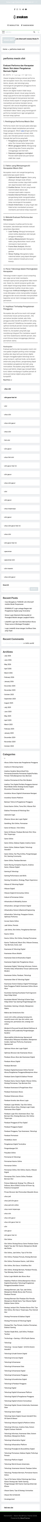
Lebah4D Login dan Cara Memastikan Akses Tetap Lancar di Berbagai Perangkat (18, 2)
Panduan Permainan (11, 1135)
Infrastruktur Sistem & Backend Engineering (19, 910)
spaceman (8, 551)
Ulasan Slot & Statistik (12, 1495)
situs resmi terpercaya (12, 1209)
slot (22, 131)
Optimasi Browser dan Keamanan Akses (18, 1053)
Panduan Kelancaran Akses (13, 1096)
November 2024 (9, 742)
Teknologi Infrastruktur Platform (15, 1445)
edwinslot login (9, 815)
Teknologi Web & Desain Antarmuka (16, 1464)
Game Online (8, 839)
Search (6, 585)
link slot (7, 440)
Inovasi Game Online (11, 921)
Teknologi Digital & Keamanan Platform (18, 1392)
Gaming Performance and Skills (15, 876)
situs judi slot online (11, 1205)
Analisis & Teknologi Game (13, 767)
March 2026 (8, 673)
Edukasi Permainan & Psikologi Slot (16, 811)
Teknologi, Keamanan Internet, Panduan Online (20, 1468)
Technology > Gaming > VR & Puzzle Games (19, 1338)
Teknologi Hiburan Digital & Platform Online (19, 1423)
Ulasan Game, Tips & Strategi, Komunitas (18, 1490)
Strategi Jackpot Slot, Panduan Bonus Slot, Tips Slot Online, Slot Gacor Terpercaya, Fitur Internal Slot (21, 1310)
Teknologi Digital (10, 1388)
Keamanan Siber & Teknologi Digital (16, 980)
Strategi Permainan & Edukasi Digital (17, 1317)
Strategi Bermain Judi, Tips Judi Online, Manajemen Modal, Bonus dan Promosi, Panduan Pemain (18, 1292)
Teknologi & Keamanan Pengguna (16, 1375)
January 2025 (9, 733)
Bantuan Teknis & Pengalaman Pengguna (18, 802)
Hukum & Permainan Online (13, 897)
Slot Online (8, 1239)
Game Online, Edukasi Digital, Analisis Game (19, 843)
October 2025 (9, 694)
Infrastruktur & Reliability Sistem (15, 902)
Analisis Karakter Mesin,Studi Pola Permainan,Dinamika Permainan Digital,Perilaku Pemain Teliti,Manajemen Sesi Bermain (21, 773)
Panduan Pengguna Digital (13, 1127)
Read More (7, 380)
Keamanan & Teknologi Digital (14, 949)
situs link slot (9, 457)
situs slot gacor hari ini (12, 526)
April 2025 (7, 720)
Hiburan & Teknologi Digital (13, 884)
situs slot (7, 415)
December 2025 (9, 686)
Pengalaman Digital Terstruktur (15, 1144)
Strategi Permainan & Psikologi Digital (17, 1321)
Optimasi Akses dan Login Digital (16, 1048)
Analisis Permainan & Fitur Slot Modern (18, 780)
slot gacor (7, 449)
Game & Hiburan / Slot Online (14, 828)
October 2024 (9, 746)
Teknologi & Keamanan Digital (14, 1371)
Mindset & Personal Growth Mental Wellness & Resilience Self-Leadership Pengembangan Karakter (20, 1030)
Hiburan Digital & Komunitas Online (16, 893)
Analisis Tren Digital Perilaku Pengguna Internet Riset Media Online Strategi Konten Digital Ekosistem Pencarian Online (21, 787)
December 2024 (9, 737)
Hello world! (29, 643)
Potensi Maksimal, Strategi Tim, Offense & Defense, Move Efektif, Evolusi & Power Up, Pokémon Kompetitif (19, 1185)
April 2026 (7, 669)
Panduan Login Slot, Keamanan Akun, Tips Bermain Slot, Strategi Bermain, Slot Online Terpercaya (19, 1116)
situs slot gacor (9, 423)
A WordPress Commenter (13, 643)
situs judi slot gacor (11, 1201)
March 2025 (8, 724)
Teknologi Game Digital (12, 1412)
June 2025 (7, 712)
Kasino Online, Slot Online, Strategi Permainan (20, 938)
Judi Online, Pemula (11, 925)
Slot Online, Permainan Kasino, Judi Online (19, 1261)
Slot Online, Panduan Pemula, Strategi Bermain (20, 1257)
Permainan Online (10, 1166)
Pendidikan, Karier (10, 1140)
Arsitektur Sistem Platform (13, 798)
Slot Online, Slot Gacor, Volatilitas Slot (17, 1265)
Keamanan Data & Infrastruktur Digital (17, 958)
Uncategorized (9, 1499)
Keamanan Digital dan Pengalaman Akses (18, 962)
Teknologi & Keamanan (12, 1362)
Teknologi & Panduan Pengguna (15, 1384)
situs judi (7, 1196)
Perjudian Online (10, 1153)
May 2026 (7, 664)
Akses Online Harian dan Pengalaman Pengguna (21, 762)
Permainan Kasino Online (13, 1161)
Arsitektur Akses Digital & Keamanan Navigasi (20, 793)
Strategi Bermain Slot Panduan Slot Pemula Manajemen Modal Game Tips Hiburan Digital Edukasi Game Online (20, 1301)
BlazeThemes (25, 1518)
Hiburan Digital (9, 889)
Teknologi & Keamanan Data (14, 1366)
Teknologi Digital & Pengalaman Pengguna (19, 1397)
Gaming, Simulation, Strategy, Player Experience (21, 880)
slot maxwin (8, 568)
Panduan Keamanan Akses (13, 1092)
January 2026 (9, 681)
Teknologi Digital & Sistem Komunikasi (18, 1401)
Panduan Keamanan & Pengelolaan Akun (18, 1088)
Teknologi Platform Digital (13, 1460)
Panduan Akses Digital (12, 1061)
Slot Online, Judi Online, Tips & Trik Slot (18, 1253)
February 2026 (9, 677)
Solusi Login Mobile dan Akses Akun (17, 1276)
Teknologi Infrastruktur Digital (14, 1440)
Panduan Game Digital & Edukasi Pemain (18, 1077)
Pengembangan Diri (11, 1148)
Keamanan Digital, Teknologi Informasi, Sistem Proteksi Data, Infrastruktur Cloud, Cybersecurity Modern (21, 968)
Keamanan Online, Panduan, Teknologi (17, 975)
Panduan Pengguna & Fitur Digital (15, 1123)
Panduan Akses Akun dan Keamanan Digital (19, 1057)
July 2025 (7, 707)
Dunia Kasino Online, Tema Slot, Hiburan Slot (20, 806)
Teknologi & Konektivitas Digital (15, 1379)
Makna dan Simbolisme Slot (14, 1013)
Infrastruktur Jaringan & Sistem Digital (17, 906)
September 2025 (10, 699)
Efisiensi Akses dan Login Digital (15, 819)
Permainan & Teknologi (12, 1157)
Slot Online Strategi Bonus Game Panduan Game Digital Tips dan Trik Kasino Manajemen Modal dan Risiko (21, 1246)
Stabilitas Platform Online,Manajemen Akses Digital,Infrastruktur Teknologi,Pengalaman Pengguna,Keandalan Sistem (20, 1283)
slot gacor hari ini (10, 466)
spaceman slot (9, 560)
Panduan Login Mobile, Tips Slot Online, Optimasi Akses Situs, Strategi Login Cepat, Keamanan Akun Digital (19, 1107)
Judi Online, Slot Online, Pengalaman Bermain (20, 930)
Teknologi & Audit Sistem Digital (15, 1354)
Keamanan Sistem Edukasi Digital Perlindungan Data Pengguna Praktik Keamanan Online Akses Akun (21, 986)
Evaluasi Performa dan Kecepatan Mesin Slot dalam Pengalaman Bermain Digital (18, 68)
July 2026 (7, 656)
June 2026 (7, 660)
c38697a (8, 75)
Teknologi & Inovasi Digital (13, 1358)
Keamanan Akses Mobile (13, 953)
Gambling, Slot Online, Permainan (16, 823)
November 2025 (9, 690)
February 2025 (9, 729)
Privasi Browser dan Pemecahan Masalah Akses (21, 1192)
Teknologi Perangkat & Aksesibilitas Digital (19, 1449)
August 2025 (8, 703)
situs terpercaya (10, 509)
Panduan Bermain (10, 1066)
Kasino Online (9, 934)
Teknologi (7, 1343)
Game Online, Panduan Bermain (15, 860)
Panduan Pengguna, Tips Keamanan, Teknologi (20, 1131)
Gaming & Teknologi (11, 871)
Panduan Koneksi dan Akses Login (16, 1100)
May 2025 (7, 716)
